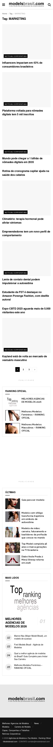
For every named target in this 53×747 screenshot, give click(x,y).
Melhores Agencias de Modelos (15, 723)
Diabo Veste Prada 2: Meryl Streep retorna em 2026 (32, 559)
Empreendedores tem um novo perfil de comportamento (26, 233)
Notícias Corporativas (16, 56)
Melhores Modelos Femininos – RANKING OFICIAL (32, 414)
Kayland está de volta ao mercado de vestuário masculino (24, 358)
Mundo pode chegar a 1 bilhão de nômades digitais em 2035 (22, 160)
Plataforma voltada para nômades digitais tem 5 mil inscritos (22, 112)
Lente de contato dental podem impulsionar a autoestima (21, 281)
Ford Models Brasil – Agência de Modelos (28, 646)
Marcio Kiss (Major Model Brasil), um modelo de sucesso (30, 637)
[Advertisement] (26, 459)
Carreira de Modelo (23, 726)
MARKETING (20, 13)
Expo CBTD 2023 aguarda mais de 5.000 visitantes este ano (26, 310)
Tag (10, 13)
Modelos (5, 726)
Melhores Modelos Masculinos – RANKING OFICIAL (33, 427)
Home (4, 13)
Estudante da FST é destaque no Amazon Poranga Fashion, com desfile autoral (25, 295)
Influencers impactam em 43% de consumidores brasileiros (22, 64)
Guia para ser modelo (32, 500)
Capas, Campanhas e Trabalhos (15, 730)
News (36, 723)
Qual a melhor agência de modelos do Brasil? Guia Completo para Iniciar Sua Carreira (31, 656)
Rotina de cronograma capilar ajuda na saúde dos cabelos (25, 173)
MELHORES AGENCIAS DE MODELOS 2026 (16, 622)
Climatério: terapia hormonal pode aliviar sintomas (23, 220)
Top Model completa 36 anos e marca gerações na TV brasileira (34, 546)
